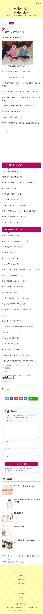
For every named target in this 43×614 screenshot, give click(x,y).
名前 (7, 442)
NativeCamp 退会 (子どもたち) (24, 486)
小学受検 (21, 593)
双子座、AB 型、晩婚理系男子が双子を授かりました (21, 607)
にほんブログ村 (5, 371)
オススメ (21, 586)
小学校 (21, 597)
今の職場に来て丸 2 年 (16, 561)
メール (8, 449)
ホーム (21, 572)
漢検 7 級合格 (18, 513)
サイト (7, 456)
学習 (21, 590)
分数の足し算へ (19, 526)
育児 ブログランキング (8, 381)
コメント (9, 420)
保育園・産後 (21, 579)
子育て (7, 389)
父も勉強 (21, 583)
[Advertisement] (17, 146)
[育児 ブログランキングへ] (21, 377)
